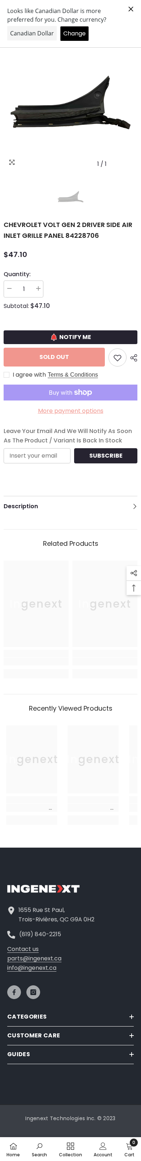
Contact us (23, 949)
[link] (36, 661)
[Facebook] (14, 992)
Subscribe (106, 455)
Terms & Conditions (73, 375)
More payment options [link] (70, 411)
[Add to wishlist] (117, 357)
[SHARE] (132, 358)
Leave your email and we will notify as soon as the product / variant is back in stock (68, 436)
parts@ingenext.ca (34, 958)
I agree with (29, 374)
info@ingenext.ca (31, 968)
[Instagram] (33, 992)
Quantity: (17, 274)
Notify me (75, 337)
